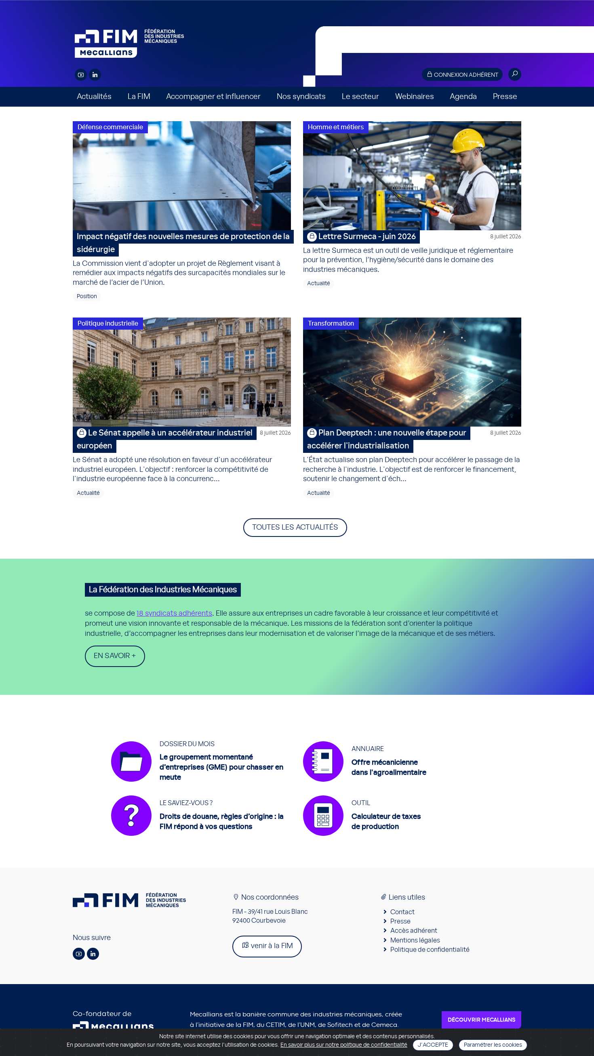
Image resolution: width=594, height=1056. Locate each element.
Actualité (318, 283)
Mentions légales (415, 940)
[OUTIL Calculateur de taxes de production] (362, 840)
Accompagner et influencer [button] (213, 97)
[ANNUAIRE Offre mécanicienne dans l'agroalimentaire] (364, 785)
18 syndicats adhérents (174, 613)
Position (87, 296)
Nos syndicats (301, 97)
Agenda (463, 97)
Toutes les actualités (295, 527)
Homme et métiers (336, 127)
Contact (402, 912)
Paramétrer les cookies (493, 1045)
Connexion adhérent (465, 75)
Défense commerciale (110, 127)
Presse (505, 97)
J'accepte (433, 1045)
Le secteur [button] (360, 97)
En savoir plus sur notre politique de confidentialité (343, 1045)
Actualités (94, 97)
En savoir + (115, 656)
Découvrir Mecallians (481, 1020)
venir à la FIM (271, 946)
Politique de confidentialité (430, 950)
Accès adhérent (413, 931)
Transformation (331, 323)
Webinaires (414, 97)
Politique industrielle (108, 323)
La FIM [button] (139, 97)
